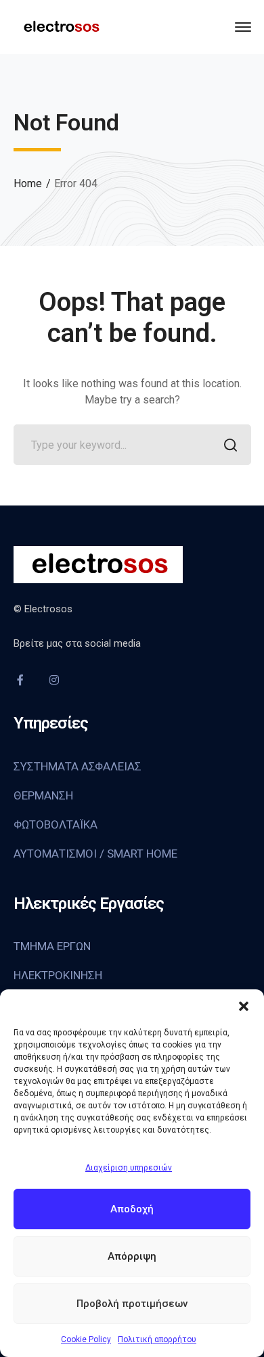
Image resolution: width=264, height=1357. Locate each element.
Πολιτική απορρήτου (157, 1339)
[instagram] (54, 680)
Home (28, 183)
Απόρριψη (132, 1256)
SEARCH (230, 444)
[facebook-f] (20, 680)
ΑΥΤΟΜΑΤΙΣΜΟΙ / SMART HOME (95, 853)
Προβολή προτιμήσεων (132, 1304)
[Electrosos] (61, 26)
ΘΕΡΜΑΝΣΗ (43, 795)
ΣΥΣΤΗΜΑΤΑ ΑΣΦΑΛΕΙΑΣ (77, 766)
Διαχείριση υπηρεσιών (128, 1168)
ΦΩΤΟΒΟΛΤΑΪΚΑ (55, 824)
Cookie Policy (86, 1339)
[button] (243, 1006)
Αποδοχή (132, 1209)
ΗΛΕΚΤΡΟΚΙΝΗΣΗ (58, 975)
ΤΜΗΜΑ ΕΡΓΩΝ (52, 946)
